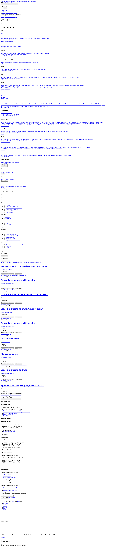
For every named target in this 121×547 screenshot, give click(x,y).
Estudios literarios (67, 155)
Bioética (2, 95)
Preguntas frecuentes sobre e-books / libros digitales (14, 410)
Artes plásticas (9, 38)
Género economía (18, 77)
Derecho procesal (4, 106)
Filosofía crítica (38, 139)
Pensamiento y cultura (44, 148)
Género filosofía (33, 77)
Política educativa (12, 124)
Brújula (8, 247)
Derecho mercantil (72, 105)
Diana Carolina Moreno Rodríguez (14, 235)
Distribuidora (23, 1)
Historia (2, 78)
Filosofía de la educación (70, 123)
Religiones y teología (15, 86)
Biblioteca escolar (4, 122)
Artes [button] (2, 33)
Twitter (5, 504)
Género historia (40, 77)
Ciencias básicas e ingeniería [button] (7, 41)
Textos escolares (73, 124)
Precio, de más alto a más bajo (34, 262)
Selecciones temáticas (21, 186)
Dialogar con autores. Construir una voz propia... (24, 266)
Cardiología (7, 131)
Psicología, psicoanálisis (57, 148)
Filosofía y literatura (82, 139)
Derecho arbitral (47, 103)
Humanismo (13, 140)
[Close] (1, 197)
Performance (6, 39)
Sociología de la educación (56, 124)
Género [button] (2, 71)
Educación (71, 147)
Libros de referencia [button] (5, 156)
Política (5, 113)
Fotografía (30, 38)
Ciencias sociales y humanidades (14, 208)
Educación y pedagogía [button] (6, 116)
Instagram (5, 507)
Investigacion (38, 69)
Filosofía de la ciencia (85, 147)
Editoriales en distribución (4, 165)
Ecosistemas (32, 69)
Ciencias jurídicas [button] (4, 98)
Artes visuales (38, 147)
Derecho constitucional (78, 103)
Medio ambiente (4, 69)
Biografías (3, 97)
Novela (38, 155)
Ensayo (15, 155)
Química (13, 55)
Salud (48, 124)
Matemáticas (8, 55)
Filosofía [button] (2, 134)
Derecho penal (94, 105)
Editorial (18, 1)
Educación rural (36, 123)
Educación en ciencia (70, 122)
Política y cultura (58, 85)
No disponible (9, 218)
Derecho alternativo (31, 103)
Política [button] (2, 79)
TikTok (5, 509)
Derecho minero (80, 105)
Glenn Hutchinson (11, 237)
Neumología (38, 131)
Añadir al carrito (4, 274)
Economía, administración (63, 147)
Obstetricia (48, 131)
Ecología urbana (26, 69)
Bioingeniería (4, 53)
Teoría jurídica (14, 115)
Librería (28, 1)
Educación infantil (21, 123)
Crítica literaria (4, 155)
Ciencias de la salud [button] (5, 126)
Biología (8, 46)
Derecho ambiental (39, 103)
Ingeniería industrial (14, 54)
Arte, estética (25, 147)
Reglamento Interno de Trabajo (10, 477)
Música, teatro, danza (34, 148)
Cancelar (3, 541)
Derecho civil (62, 103)
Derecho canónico (55, 103)
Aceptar (7, 541)
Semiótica (25, 140)
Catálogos (14, 38)
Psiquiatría (11, 132)
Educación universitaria (45, 123)
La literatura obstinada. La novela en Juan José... (24, 294)
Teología (49, 87)
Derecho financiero (47, 105)
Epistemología (14, 139)
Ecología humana (11, 69)
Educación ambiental (32, 122)
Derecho (2, 77)
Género (2, 148)
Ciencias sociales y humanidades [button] (8, 57)
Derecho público (12, 106)
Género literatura (47, 77)
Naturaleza (43, 69)
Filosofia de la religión (19, 87)
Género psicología (62, 77)
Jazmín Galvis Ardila (11, 238)
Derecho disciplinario (29, 105)
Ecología (55, 147)
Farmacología (28, 131)
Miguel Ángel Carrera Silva (13, 240)
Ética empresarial (8, 95)
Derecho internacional (56, 105)
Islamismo (3, 87)
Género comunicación (9, 77)
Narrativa (34, 155)
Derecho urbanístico (43, 106)
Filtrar (4, 256)
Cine (18, 38)
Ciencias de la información (6, 62)
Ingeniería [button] (3, 47)
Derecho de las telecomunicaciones (17, 105)
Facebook (5, 503)
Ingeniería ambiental (19, 53)
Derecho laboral (64, 105)
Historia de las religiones (29, 87)
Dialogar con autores (10, 354)
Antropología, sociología (6, 147)
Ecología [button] (2, 63)
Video (47, 38)
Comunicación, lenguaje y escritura (14, 244)
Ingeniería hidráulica (5, 54)
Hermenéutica (90, 139)
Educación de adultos (60, 122)
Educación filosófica (5, 123)
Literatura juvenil (28, 155)
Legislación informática (15, 114)
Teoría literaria (53, 155)
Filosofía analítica (31, 139)
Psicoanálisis (3, 86)
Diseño (23, 38)
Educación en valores (99, 122)
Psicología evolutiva (42, 124)
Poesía (6, 124)
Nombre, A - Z (4, 262)
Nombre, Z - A (10, 262)
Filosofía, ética (77, 147)
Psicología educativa (33, 124)
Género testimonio (70, 77)
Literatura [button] (3, 150)
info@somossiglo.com (8, 464)
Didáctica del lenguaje (23, 122)
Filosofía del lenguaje (66, 139)
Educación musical (29, 123)
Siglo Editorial (4, 163)
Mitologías (41, 87)
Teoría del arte (12, 39)
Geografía (10, 70)
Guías (6, 162)
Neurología (43, 131)
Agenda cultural (4, 180)
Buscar (18, 14)
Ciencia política (4, 85)
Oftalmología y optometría (62, 131)
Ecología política (19, 69)
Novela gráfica (60, 155)
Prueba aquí (17, 15)
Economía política (20, 85)
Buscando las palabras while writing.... (19, 280)
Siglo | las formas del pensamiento (8, 1)
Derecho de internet (5, 105)
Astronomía (3, 46)
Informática (3, 55)
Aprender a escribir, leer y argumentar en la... (22, 385)
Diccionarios (16, 162)
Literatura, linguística (21, 148)
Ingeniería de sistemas (35, 53)
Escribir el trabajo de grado (14, 370)
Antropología (28, 62)
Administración (21, 62)
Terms (18, 501)
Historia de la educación (81, 123)
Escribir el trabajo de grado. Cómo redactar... (22, 309)
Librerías (3, 173)
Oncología (3, 132)
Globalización (34, 85)
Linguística (6, 78)
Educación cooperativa (51, 122)
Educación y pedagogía (12, 206)
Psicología (8, 86)
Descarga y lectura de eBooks (10, 413)
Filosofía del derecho (5, 114)
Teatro (44, 38)
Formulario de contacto (8, 415)
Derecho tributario (35, 106)
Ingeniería (14, 148)
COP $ (5, 6)
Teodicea (30, 140)
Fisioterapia (33, 131)
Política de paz (44, 85)
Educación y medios (55, 123)
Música (41, 38)
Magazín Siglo (13, 186)
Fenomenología (24, 139)
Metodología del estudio (95, 123)
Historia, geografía (8, 148)
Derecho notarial (87, 105)
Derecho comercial (69, 103)
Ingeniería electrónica (44, 53)
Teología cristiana (55, 87)
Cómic (2, 39)
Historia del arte (36, 38)
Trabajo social (15, 62)
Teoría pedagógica (66, 124)
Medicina (28, 148)
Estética (26, 38)
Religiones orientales (9, 87)
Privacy (13, 501)
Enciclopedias (11, 162)
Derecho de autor (87, 103)
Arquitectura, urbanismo (16, 147)
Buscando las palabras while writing (18, 323)
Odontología (54, 131)
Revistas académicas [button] (5, 142)
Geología (14, 46)
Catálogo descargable (8, 414)
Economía (3, 70)
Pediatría (7, 132)
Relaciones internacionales (67, 85)
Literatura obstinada (11, 338)
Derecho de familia (95, 103)
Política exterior (50, 85)
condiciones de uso (12, 497)
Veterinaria (18, 132)
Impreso (8, 223)
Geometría (18, 46)
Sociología (76, 77)
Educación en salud (90, 122)
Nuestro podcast (2, 188)
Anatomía (3, 131)
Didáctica (16, 122)
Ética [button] (2, 90)
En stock (8, 217)
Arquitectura (3, 38)
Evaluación (62, 123)
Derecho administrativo (21, 103)
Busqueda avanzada (8, 189)
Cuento (12, 155)
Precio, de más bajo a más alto (21, 262)
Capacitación (11, 122)
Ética (33, 140)
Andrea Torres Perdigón (12, 234)
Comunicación (33, 1)
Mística (45, 87)
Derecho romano (27, 106)
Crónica (9, 155)
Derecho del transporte (11, 103)
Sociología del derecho (6, 115)
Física (11, 46)
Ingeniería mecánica (22, 54)
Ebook (8, 224)
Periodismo (17, 78)
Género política (54, 77)
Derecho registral (19, 106)
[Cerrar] (1, 540)
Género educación (26, 77)
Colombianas (3, 172)
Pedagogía (3, 124)
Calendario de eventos (5, 186)
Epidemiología (21, 131)
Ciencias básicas (31, 147)
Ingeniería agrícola (11, 53)
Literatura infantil (21, 155)
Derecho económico (38, 105)
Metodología (12, 78)
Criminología (3, 103)
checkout (3, 21)
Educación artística (41, 122)
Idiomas (88, 123)
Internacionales (9, 172)
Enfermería (15, 131)
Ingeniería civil (27, 53)
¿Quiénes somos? (7, 474)
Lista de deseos (18, 274)
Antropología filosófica (6, 139)
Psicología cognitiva (24, 124)
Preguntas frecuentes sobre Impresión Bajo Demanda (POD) (16, 412)
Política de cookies (7, 489)
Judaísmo (37, 87)
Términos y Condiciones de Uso (10, 487)
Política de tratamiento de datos (10, 490)
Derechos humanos (11, 85)
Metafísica (21, 140)
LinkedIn (5, 508)
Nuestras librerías (4, 179)
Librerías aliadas (11, 179)
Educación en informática (80, 122)
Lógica (17, 140)
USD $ (5, 8)
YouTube (5, 506)
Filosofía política (27, 85)
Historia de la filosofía (5, 140)
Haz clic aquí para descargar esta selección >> (10, 398)
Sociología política (77, 85)
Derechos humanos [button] (5, 107)
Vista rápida (11, 274)
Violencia (84, 85)
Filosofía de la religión (47, 139)
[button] (4, 10)
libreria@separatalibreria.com (9, 431)
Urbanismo (7, 89)
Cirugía (11, 131)
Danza (20, 38)
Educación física (13, 123)
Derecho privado (101, 105)
